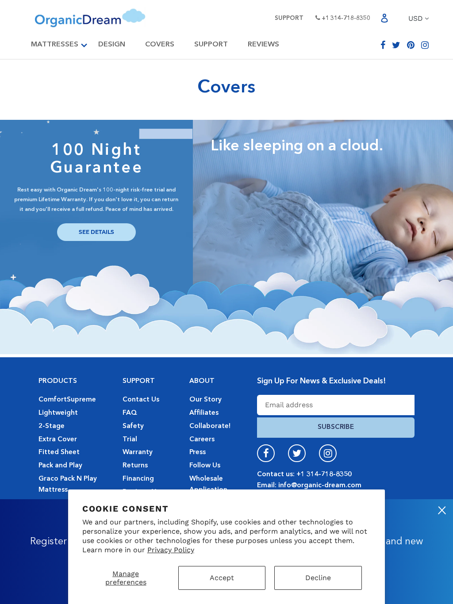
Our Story (205, 399)
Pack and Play (60, 465)
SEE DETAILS (96, 232)
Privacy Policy (170, 550)
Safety (133, 426)
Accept (222, 577)
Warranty (138, 452)
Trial (130, 439)
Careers (202, 439)
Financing (138, 478)
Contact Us (141, 399)
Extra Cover (57, 439)
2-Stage (51, 426)
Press (197, 452)
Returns (135, 465)
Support (289, 18)
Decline (318, 577)
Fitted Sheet (59, 452)
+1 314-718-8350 (345, 18)
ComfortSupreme (67, 399)
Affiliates (204, 413)
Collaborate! (209, 426)
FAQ (130, 413)
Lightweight (58, 413)
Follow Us (204, 465)
